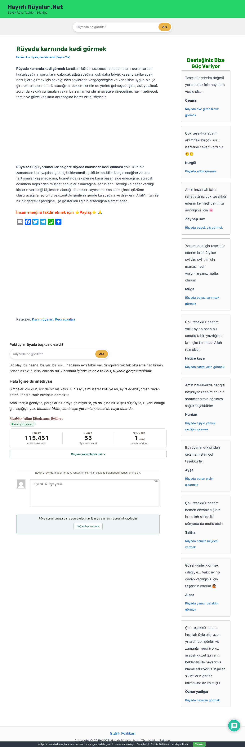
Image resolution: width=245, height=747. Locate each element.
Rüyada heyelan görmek (202, 700)
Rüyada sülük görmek (200, 171)
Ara (164, 27)
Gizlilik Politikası (122, 733)
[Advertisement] (88, 132)
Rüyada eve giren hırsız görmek (202, 112)
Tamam (199, 744)
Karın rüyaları (42, 319)
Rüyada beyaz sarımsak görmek (202, 301)
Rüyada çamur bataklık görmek (201, 606)
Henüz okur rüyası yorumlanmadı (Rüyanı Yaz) (43, 57)
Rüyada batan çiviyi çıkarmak (199, 482)
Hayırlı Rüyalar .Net (35, 6)
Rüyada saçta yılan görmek (204, 367)
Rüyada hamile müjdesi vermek (201, 544)
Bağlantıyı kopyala (88, 526)
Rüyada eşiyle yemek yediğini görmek (200, 426)
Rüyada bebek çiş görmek (204, 227)
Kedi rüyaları (65, 319)
